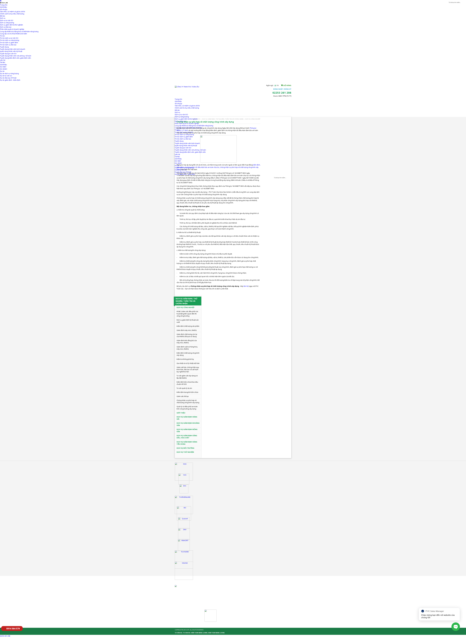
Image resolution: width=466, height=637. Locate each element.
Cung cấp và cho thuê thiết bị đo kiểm (13, 34)
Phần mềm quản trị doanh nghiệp (12, 29)
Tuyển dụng (4, 47)
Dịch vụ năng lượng (7, 22)
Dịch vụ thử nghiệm (185, 452)
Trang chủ (3, 5)
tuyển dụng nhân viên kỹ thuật (11, 51)
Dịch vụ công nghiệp (252, 119)
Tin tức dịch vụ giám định (9, 42)
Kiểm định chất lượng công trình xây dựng (188, 354)
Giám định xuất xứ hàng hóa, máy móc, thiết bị (187, 348)
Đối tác (2, 16)
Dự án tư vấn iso (6, 76)
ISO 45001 (3, 69)
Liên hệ (2, 60)
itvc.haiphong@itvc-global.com (222, 600)
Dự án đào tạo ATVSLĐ (8, 78)
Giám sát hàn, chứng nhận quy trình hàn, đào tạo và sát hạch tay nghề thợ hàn (188, 369)
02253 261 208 (5, 636)
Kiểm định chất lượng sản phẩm (188, 326)
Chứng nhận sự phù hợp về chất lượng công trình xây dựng (188, 401)
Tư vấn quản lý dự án (184, 388)
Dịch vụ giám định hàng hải (187, 418)
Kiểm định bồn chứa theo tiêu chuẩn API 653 (187, 383)
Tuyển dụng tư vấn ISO (8, 53)
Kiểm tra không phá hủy (185, 359)
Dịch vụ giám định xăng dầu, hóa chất (187, 436)
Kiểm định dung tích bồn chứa (187, 392)
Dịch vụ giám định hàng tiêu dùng (187, 443)
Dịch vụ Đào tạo (5, 27)
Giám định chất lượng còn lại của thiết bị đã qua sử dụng (187, 335)
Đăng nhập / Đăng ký (282, 89)
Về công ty (3, 9)
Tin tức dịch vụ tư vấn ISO (9, 38)
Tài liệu (2, 62)
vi (275, 85)
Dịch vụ (2, 18)
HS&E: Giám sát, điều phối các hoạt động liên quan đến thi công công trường (187, 313)
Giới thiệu (3, 7)
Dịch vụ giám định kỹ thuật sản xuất (188, 321)
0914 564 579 (13, 628)
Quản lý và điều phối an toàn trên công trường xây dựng (187, 407)
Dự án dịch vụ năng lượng (9, 73)
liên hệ (246, 286)
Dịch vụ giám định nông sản (187, 430)
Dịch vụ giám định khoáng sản (188, 424)
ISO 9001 (3, 67)
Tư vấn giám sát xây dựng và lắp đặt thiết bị (187, 377)
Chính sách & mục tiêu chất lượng (12, 14)
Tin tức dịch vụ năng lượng (9, 40)
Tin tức (2, 36)
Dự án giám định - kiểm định (10, 80)
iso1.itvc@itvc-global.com (252, 596)
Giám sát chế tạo (183, 396)
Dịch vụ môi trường (185, 448)
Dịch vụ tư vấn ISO (6, 20)
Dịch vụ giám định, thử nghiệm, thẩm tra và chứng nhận (222, 119)
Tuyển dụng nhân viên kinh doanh (12, 49)
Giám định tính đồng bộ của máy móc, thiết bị (187, 341)
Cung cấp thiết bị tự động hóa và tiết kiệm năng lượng (19, 31)
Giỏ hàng (287, 85)
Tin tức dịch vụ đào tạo (8, 45)
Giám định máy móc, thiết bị (187, 330)
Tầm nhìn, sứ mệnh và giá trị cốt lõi (12, 11)
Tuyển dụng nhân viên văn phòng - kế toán (15, 56)
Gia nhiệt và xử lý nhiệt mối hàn (188, 363)
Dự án (2, 71)
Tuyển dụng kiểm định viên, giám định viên (15, 58)
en (278, 85)
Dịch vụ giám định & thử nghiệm (11, 25)
